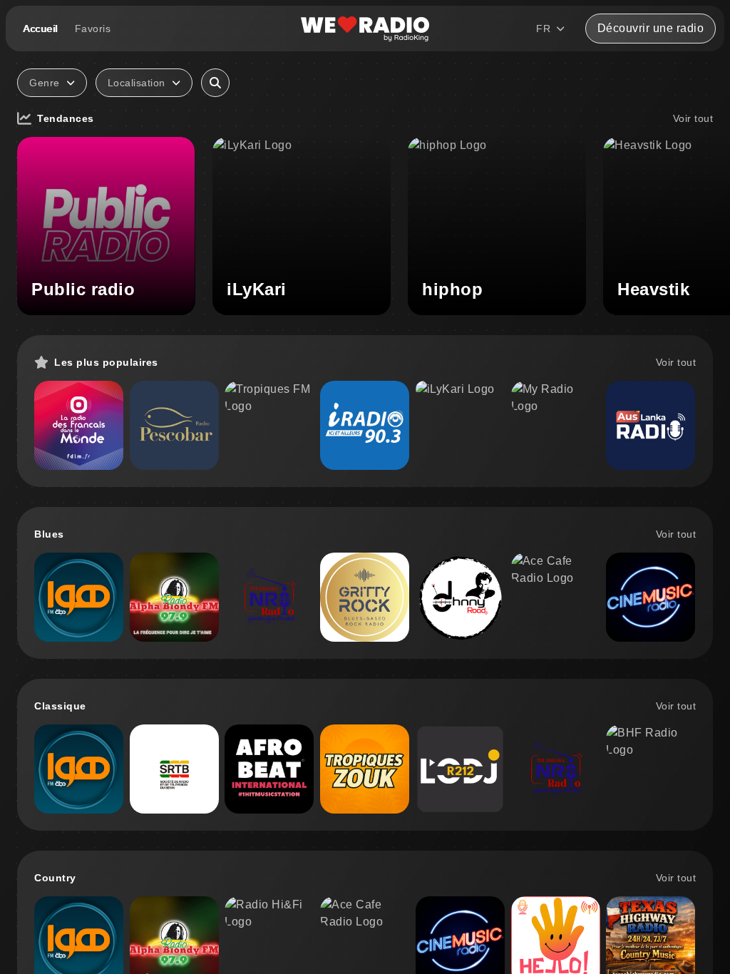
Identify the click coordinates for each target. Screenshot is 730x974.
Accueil (40, 28)
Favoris (93, 28)
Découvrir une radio (650, 28)
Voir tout (693, 118)
